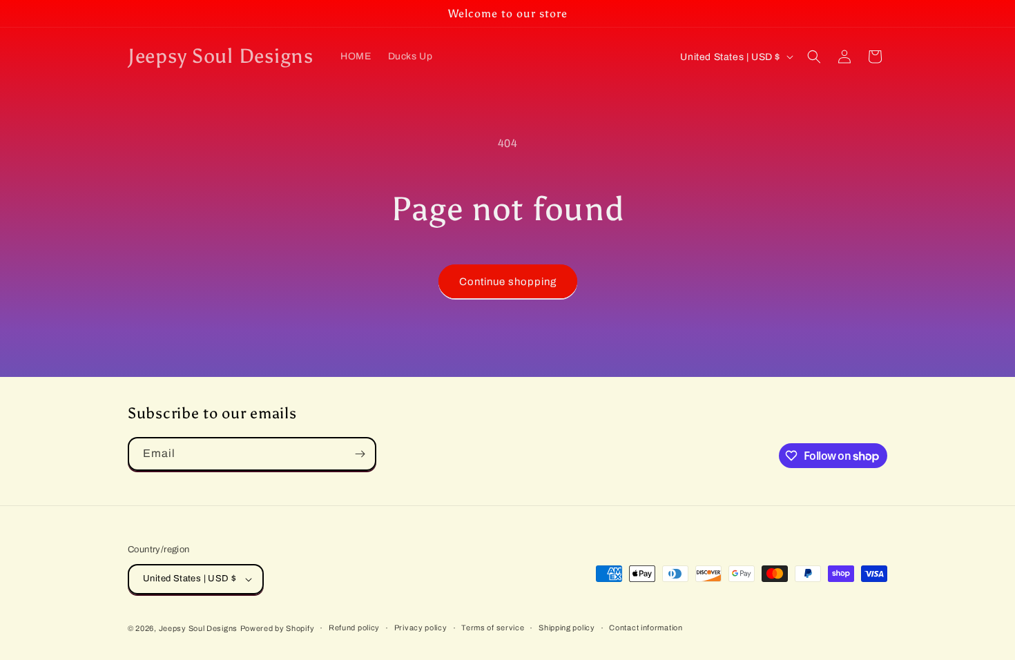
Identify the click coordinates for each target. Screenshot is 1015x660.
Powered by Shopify (277, 628)
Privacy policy (420, 627)
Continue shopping (508, 281)
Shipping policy (567, 627)
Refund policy (354, 627)
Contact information (645, 627)
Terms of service (492, 627)
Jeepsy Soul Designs (198, 628)
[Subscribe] (360, 454)
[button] (814, 56)
